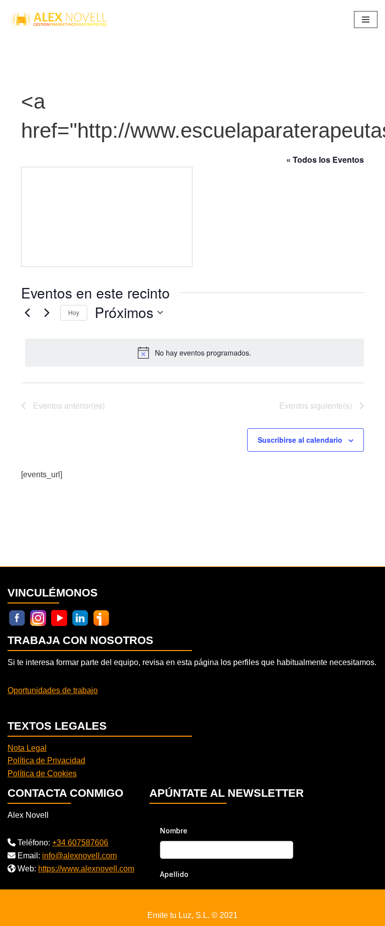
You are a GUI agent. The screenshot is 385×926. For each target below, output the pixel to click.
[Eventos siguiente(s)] (47, 312)
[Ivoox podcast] (101, 617)
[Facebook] (17, 617)
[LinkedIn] (80, 617)
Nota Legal (27, 748)
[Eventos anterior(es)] (27, 312)
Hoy (73, 312)
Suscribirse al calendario (300, 440)
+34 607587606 (80, 842)
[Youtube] (59, 617)
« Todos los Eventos (325, 159)
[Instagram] (38, 617)
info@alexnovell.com (79, 855)
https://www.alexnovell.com (86, 868)
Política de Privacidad (46, 760)
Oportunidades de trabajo (53, 690)
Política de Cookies (42, 773)
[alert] (194, 353)
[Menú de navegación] (365, 19)
